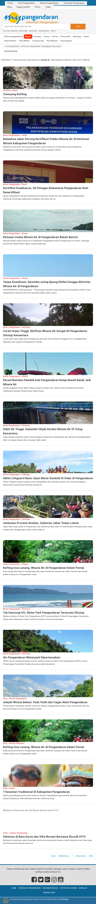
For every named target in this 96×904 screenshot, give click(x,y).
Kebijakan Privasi (50, 888)
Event (86, 36)
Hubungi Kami (49, 893)
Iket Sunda (33, 31)
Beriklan (83, 888)
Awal (53, 856)
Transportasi (38, 41)
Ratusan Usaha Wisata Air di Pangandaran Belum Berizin (40, 237)
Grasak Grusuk (44, 31)
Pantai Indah (23, 31)
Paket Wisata (10, 41)
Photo (37, 7)
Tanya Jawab (66, 41)
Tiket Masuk (24, 41)
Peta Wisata (52, 41)
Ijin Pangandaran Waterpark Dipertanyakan (31, 657)
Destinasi (77, 36)
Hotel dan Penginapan (74, 3)
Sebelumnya (64, 856)
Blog (9, 7)
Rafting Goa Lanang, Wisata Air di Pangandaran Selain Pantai (43, 568)
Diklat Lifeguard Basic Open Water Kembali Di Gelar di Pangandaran (48, 478)
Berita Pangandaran (13, 36)
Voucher (37, 36)
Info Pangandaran (26, 3)
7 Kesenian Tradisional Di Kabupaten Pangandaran (36, 792)
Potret (55, 36)
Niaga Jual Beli (23, 7)
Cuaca (47, 36)
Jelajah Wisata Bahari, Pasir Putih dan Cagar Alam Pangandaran (45, 702)
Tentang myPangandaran (29, 888)
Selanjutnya (81, 856)
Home (10, 3)
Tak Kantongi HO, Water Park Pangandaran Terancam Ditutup (43, 612)
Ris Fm (53, 31)
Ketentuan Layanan (68, 888)
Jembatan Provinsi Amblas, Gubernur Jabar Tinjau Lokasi (41, 523)
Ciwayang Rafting (15, 94)
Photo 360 (65, 36)
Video (48, 7)
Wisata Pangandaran (49, 3)
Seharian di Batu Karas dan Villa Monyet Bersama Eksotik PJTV (44, 836)
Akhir (91, 856)
